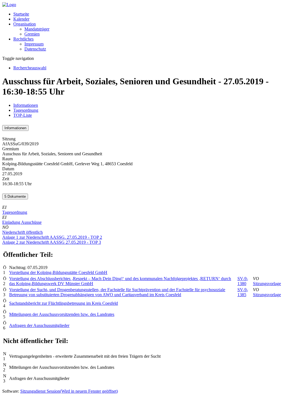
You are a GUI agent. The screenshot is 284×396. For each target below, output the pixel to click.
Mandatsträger (36, 29)
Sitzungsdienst (69, 391)
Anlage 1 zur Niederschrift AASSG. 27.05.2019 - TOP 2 (52, 237)
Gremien (32, 34)
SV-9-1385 (242, 292)
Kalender (21, 19)
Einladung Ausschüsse (22, 222)
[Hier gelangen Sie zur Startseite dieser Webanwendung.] (9, 4)
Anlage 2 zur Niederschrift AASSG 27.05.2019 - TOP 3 (51, 242)
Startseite (21, 14)
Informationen (25, 105)
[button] (24, 24)
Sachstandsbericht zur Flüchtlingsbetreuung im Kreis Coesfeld (63, 303)
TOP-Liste (22, 115)
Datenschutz (35, 49)
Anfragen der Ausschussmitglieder (39, 325)
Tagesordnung (25, 110)
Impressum (34, 44)
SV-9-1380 (242, 281)
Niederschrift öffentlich (22, 232)
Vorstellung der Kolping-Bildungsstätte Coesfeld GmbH (58, 272)
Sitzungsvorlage (267, 283)
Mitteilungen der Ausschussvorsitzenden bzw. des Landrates (61, 314)
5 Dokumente (15, 196)
